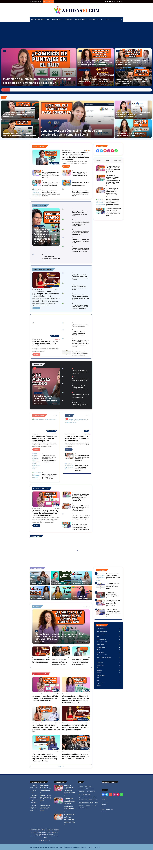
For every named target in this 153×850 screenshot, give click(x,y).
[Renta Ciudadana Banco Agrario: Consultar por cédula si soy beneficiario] (40, 578)
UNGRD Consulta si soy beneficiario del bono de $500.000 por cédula (78, 333)
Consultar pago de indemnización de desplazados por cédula (112, 594)
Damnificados (120, 70)
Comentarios (117, 160)
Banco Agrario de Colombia (104, 657)
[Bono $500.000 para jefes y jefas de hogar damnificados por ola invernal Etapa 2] (66, 352)
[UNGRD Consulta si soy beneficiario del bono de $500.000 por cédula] (63, 330)
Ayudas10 (81, 786)
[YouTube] (44, 840)
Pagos (94, 797)
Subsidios (36, 606)
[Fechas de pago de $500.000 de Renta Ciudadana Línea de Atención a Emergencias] (66, 183)
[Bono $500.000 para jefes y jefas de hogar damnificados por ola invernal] (100, 585)
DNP (80, 794)
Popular (107, 160)
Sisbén (98, 649)
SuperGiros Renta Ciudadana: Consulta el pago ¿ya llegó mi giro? (81, 584)
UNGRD (94, 805)
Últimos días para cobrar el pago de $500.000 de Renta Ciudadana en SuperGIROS (79, 174)
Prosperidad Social (102, 655)
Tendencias (92, 19)
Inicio (102, 847)
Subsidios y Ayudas (80, 19)
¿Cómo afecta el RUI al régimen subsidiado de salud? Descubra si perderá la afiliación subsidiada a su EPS (132, 62)
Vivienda (99, 660)
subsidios (81, 805)
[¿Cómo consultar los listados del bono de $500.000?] (63, 323)
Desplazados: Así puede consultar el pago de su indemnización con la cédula (80, 387)
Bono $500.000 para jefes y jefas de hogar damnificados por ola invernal (45, 343)
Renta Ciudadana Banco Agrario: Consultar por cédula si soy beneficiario (113, 575)
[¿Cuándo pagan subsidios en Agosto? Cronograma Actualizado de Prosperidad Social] (63, 209)
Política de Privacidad (107, 809)
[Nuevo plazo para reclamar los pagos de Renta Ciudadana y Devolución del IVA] (63, 229)
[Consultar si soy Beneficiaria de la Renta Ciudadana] (61, 578)
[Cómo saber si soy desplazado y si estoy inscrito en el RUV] (63, 377)
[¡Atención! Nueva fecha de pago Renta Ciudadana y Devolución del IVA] (63, 238)
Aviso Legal (104, 802)
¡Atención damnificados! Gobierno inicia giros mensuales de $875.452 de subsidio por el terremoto (132, 81)
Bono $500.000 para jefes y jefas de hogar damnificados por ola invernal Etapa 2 (80, 353)
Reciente (98, 160)
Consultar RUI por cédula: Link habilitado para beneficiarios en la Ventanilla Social (77, 438)
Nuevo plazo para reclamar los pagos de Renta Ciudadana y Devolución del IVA (80, 232)
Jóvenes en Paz (101, 647)
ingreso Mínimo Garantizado (85, 797)
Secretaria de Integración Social (86, 802)
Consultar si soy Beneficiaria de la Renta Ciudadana (58, 584)
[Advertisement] (76, 36)
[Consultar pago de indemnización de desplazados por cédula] (46, 386)
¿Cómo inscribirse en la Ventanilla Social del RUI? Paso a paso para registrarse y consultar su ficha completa (133, 114)
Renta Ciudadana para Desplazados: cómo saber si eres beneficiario (79, 404)
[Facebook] (40, 840)
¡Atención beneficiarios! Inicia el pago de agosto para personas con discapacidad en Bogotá (94, 81)
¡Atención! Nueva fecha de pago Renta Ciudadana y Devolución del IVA (80, 241)
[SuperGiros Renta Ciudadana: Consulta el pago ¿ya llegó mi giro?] (81, 578)
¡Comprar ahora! (119, 847)
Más (84, 606)
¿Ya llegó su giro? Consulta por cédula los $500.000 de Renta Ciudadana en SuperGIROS (50, 184)
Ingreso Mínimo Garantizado (42, 269)
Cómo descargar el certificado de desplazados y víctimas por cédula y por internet (80, 396)
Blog (98, 680)
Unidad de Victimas (83, 807)
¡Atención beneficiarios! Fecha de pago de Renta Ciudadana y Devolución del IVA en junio (80, 249)
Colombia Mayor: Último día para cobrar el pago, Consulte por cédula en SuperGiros (44, 438)
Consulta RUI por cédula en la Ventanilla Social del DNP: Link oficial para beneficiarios (18, 114)
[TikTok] (47, 840)
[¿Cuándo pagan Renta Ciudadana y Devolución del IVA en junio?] (33, 255)
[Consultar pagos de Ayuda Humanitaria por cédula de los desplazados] (63, 368)
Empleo (99, 685)
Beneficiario (81, 788)
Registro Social (101, 683)
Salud (98, 677)
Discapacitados (101, 675)
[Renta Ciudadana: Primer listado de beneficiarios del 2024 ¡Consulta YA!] (40, 593)
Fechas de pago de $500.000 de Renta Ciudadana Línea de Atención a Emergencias (80, 184)
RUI (32, 19)
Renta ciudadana (93, 799)
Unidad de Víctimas (102, 629)
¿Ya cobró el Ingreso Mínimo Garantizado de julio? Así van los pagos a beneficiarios (80, 306)
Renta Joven (100, 644)
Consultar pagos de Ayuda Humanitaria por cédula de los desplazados (80, 372)
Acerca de (107, 847)
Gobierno (99, 670)
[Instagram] (46, 840)
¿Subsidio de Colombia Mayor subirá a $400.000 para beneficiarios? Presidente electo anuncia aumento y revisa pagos (49, 458)
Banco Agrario (35, 536)
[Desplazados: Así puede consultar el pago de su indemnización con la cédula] (63, 384)
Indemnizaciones (86, 794)
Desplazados (68, 19)
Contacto (104, 804)
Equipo (112, 847)
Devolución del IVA (57, 19)
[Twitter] (42, 840)
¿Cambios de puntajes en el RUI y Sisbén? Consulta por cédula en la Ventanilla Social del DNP (45, 513)
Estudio (99, 672)
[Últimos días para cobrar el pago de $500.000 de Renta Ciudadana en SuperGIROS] (66, 173)
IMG (48, 19)
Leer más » (66, 166)
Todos (70, 606)
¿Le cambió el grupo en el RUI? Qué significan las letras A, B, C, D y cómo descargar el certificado (130, 133)
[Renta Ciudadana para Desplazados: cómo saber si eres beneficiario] (63, 401)
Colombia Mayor (38, 415)
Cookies (104, 807)
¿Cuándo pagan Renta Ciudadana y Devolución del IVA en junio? (51, 258)
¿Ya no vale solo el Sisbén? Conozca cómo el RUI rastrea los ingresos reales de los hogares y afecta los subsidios (113, 212)
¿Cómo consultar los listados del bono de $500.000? (80, 325)
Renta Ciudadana (40, 19)
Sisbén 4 (69, 415)
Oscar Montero (66, 150)
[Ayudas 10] (76, 10)
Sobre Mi (104, 812)
